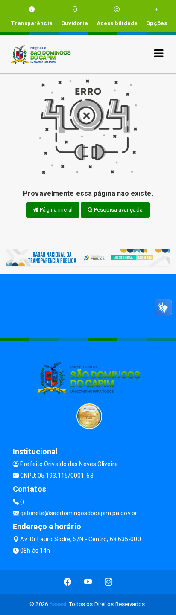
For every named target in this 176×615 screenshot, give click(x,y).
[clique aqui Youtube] (88, 581)
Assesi (58, 604)
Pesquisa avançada (118, 209)
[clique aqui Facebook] (67, 581)
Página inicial (55, 209)
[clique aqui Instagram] (108, 581)
